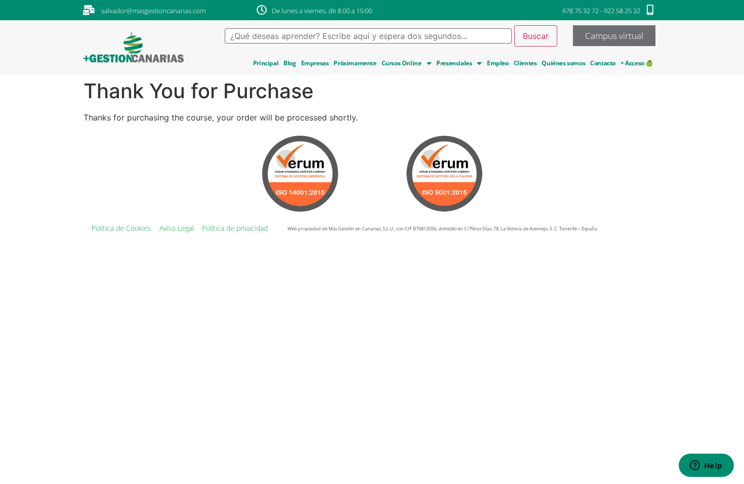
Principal (265, 63)
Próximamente (355, 63)
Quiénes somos (563, 63)
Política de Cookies (121, 228)
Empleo (498, 63)
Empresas (315, 63)
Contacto (602, 63)
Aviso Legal (176, 228)
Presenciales (454, 63)
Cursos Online (402, 63)
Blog (289, 63)
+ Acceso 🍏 (637, 63)
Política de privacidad (235, 228)
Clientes (525, 63)
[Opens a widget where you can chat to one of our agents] (706, 466)
